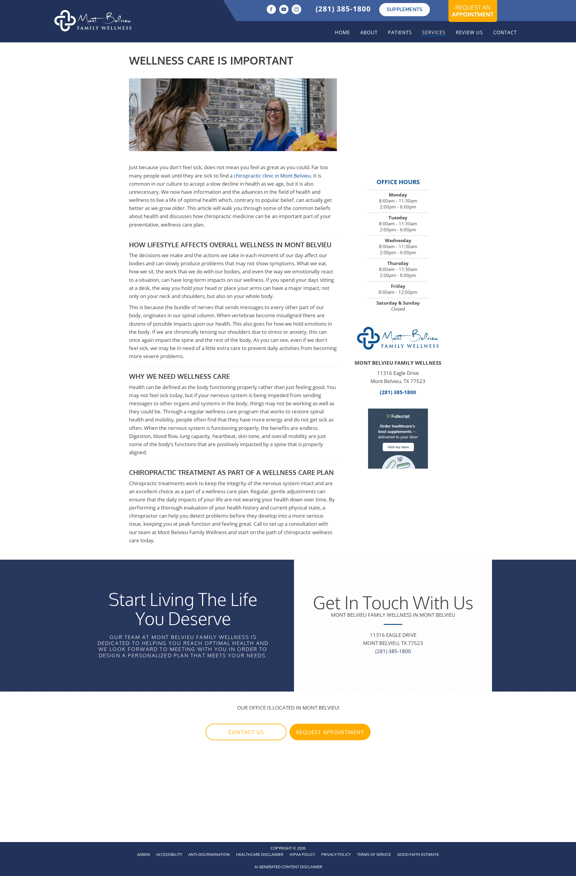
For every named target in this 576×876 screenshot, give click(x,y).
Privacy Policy (336, 854)
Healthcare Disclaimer (259, 854)
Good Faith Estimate (418, 854)
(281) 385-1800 (343, 9)
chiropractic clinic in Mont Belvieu (272, 175)
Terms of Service (374, 854)
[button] (246, 732)
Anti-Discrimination (209, 854)
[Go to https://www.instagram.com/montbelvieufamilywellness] (296, 10)
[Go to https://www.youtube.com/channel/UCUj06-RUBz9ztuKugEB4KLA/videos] (284, 10)
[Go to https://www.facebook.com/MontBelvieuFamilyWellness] (271, 10)
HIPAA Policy (302, 854)
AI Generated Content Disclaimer (288, 866)
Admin (143, 854)
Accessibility (169, 854)
